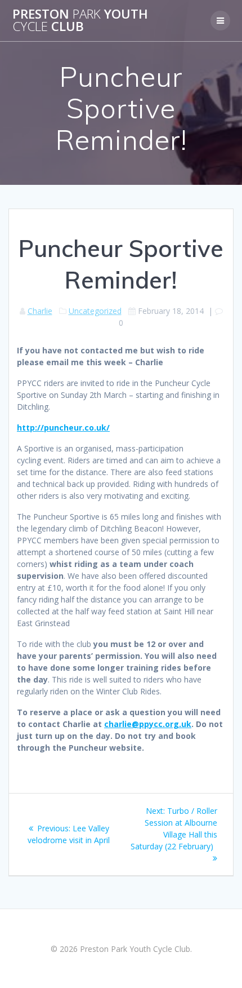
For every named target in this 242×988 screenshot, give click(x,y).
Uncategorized (95, 310)
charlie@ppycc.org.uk (147, 724)
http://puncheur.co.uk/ (63, 427)
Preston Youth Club (80, 20)
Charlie (40, 310)
